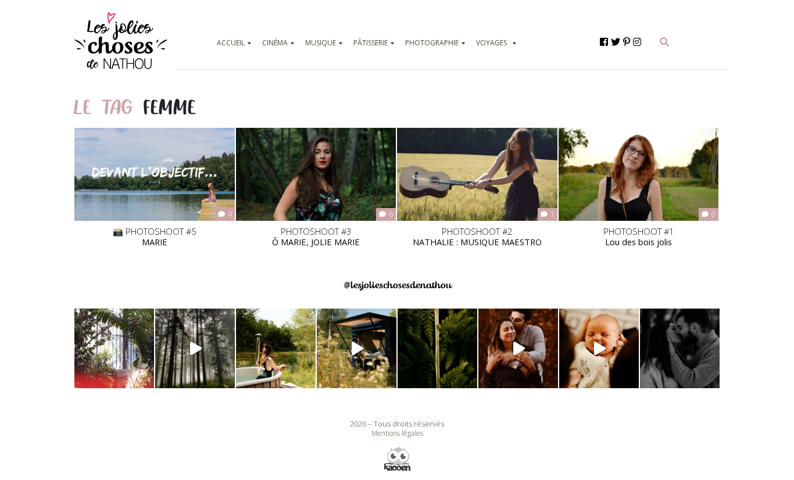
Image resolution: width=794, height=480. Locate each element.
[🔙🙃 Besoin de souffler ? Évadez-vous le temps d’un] (276, 348)
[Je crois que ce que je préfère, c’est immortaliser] (599, 348)
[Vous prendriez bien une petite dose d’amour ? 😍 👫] (680, 348)
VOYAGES (491, 43)
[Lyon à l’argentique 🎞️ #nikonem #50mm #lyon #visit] (114, 348)
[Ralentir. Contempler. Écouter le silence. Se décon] (356, 348)
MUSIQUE (320, 43)
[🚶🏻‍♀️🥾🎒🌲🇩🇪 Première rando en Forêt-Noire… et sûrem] (195, 348)
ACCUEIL (231, 43)
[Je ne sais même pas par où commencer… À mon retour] (518, 348)
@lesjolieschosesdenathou (397, 285)
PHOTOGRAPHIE (432, 43)
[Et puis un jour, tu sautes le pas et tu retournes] (437, 348)
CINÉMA (275, 43)
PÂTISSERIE (370, 43)
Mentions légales (397, 433)
